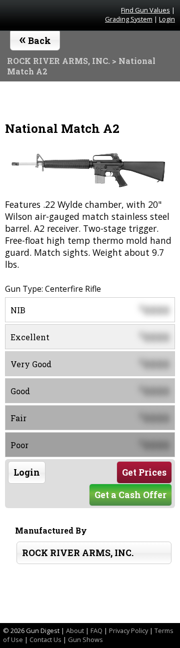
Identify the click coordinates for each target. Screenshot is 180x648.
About (75, 630)
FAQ (96, 630)
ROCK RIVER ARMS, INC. (78, 553)
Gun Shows (85, 639)
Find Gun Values (145, 9)
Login (167, 18)
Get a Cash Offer (130, 495)
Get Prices (144, 472)
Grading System (128, 18)
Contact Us (46, 639)
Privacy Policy (128, 630)
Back (35, 38)
